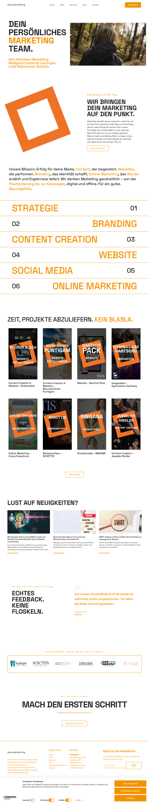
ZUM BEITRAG (12, 553)
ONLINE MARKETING (94, 286)
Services (73, 5)
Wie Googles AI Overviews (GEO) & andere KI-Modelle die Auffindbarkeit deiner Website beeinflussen (26, 539)
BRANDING (114, 224)
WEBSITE (118, 255)
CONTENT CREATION (54, 239)
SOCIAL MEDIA (42, 270)
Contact (95, 5)
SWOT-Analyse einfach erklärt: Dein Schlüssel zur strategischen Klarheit (120, 538)
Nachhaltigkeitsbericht (57, 765)
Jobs (84, 5)
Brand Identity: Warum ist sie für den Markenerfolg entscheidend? (69, 538)
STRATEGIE (35, 208)
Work (62, 5)
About (51, 5)
